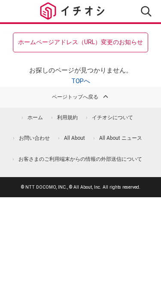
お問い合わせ (34, 138)
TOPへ (80, 81)
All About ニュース (120, 138)
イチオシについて (112, 117)
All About (74, 138)
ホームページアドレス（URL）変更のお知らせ (80, 42)
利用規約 (67, 117)
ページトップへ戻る (75, 97)
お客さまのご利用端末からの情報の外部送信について (80, 159)
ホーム (35, 117)
